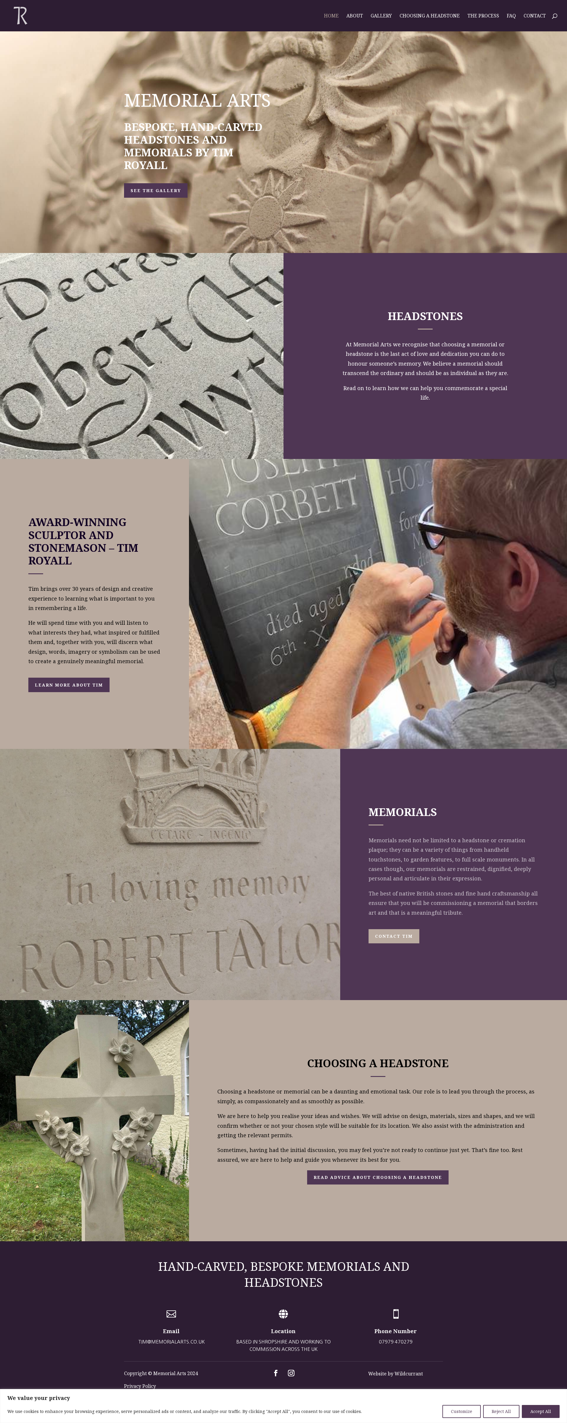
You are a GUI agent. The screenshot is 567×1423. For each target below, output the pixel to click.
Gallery (381, 16)
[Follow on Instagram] (291, 1373)
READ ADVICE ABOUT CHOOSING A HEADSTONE (378, 1177)
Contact (535, 16)
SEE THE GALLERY (156, 190)
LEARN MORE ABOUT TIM (69, 685)
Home (331, 16)
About (354, 16)
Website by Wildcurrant (395, 1373)
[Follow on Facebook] (275, 1373)
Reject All (501, 1411)
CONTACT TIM (394, 936)
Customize (461, 1411)
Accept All (540, 1411)
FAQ (511, 16)
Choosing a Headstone (430, 16)
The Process (483, 16)
